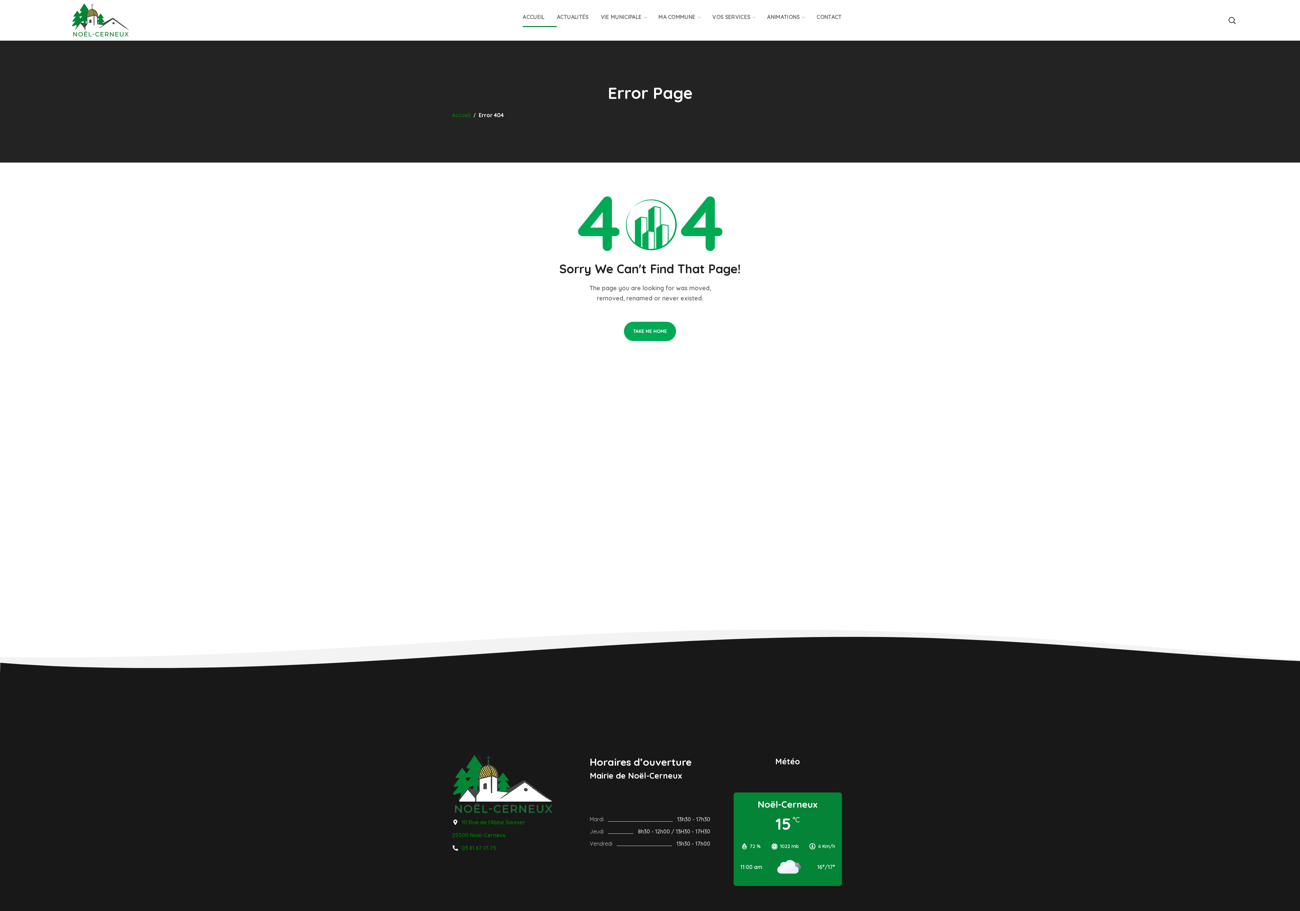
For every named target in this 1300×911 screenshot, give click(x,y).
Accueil (461, 115)
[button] (1232, 20)
